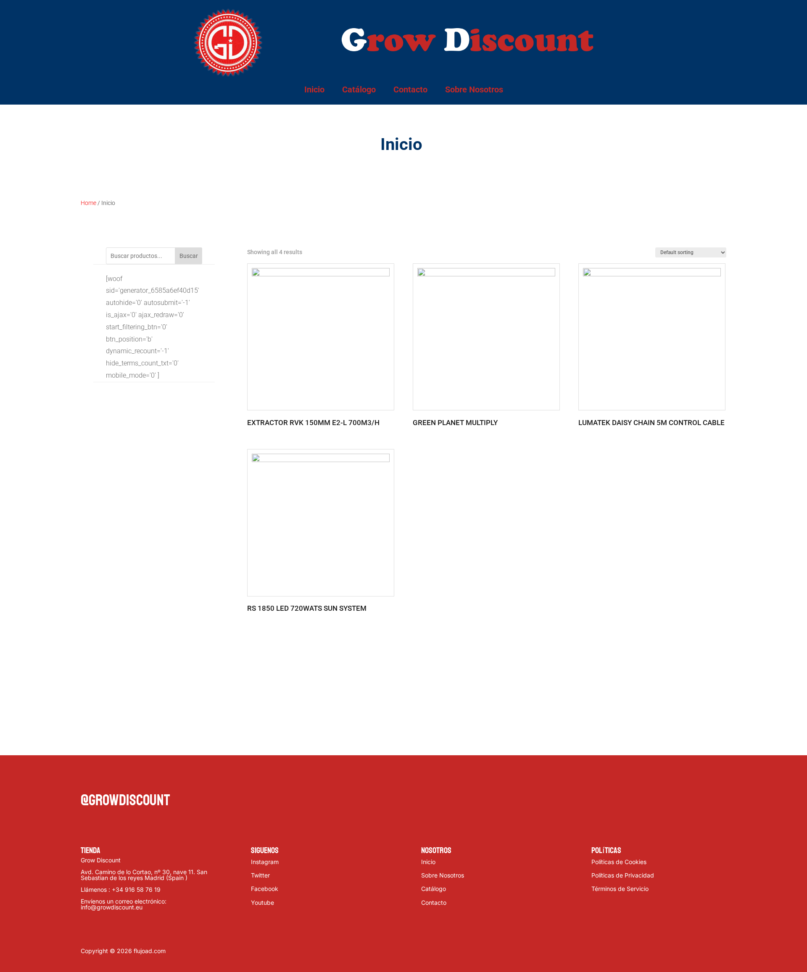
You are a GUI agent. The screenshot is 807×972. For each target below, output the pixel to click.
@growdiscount (125, 800)
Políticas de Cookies (618, 861)
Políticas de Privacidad (622, 875)
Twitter (260, 875)
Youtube (262, 902)
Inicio (314, 89)
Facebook (264, 888)
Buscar (188, 255)
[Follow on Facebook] (87, 778)
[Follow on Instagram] (121, 778)
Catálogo (359, 89)
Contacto (410, 89)
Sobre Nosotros (474, 89)
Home (88, 203)
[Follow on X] (104, 778)
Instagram (265, 861)
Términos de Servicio (620, 888)
